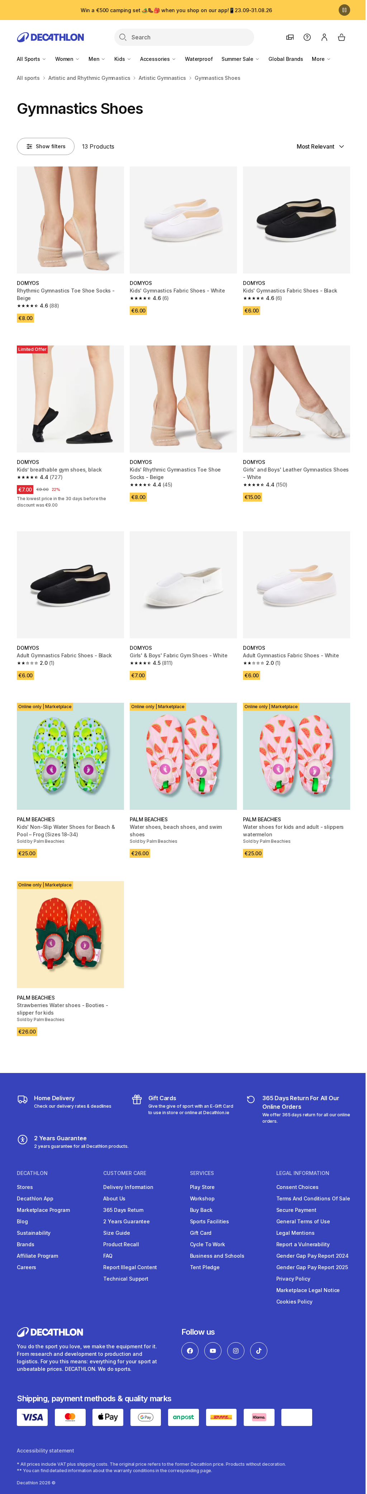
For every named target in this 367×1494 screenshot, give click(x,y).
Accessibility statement (45, 1450)
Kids (120, 59)
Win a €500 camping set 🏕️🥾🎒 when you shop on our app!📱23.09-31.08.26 (176, 10)
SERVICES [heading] (202, 1173)
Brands (25, 1244)
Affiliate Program (37, 1256)
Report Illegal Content (130, 1267)
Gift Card (201, 1233)
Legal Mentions (295, 1233)
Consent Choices (297, 1187)
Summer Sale (238, 59)
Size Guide (116, 1233)
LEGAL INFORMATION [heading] (302, 1173)
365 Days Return (123, 1210)
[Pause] (344, 10)
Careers (26, 1267)
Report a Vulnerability (303, 1244)
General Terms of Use (303, 1221)
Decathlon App (35, 1198)
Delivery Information (128, 1187)
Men (95, 59)
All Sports (29, 59)
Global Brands (285, 59)
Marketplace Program (43, 1210)
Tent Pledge (205, 1267)
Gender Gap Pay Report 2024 (312, 1256)
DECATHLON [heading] (32, 1173)
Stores (25, 1187)
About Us (114, 1198)
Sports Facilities (209, 1221)
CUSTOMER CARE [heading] (124, 1173)
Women (65, 59)
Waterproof (199, 59)
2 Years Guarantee (126, 1221)
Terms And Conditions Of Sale (313, 1198)
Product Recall (121, 1244)
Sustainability (34, 1233)
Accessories (155, 59)
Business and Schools (217, 1256)
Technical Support (125, 1279)
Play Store (202, 1187)
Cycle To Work (207, 1244)
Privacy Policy (293, 1279)
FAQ (108, 1256)
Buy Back (201, 1210)
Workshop (202, 1198)
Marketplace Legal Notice (308, 1290)
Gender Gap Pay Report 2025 (312, 1267)
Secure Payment (296, 1210)
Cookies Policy (294, 1302)
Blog (22, 1221)
